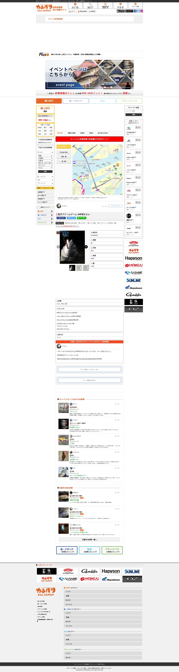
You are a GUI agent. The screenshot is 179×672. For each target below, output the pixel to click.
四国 (39, 134)
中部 (39, 131)
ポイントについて (78, 664)
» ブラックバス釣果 (42, 609)
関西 (45, 131)
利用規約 (86, 664)
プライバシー (93, 664)
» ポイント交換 (41, 617)
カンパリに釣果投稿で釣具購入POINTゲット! (89, 139)
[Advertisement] (89, 37)
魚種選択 (40, 192)
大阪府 (82, 133)
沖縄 (51, 134)
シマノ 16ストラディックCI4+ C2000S (69, 316)
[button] (85, 247)
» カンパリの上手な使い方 (43, 611)
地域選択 (40, 199)
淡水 (39, 180)
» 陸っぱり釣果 (41, 601)
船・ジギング (41, 176)
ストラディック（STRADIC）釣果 (107, 223)
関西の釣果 (72, 133)
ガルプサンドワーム (63, 329)
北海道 (39, 127)
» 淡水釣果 (39, 606)
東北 (45, 127)
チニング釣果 (92, 223)
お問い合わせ (101, 664)
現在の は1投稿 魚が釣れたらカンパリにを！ (90, 93)
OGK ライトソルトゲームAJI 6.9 (67, 312)
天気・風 (63, 156)
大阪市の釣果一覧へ (89, 540)
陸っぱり (40, 152)
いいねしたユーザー (115, 206)
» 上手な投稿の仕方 (42, 614)
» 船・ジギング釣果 (42, 603)
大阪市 (91, 133)
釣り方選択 (41, 195)
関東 (51, 127)
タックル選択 (42, 202)
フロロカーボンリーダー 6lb (65, 323)
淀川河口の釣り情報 (71, 223)
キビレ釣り (83, 223)
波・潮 (64, 161)
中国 (51, 131)
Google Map (64, 152)
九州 (45, 134)
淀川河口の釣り (103, 133)
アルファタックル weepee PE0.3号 (67, 320)
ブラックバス (41, 183)
